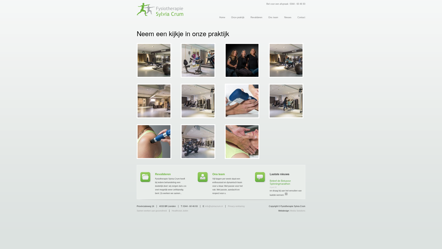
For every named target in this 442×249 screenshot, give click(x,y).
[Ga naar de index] (160, 15)
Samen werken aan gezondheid (152, 211)
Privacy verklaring (236, 206)
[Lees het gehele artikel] (260, 177)
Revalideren (256, 17)
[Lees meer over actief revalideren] (145, 177)
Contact (301, 17)
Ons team (273, 17)
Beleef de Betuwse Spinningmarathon (280, 182)
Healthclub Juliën (180, 211)
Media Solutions (297, 211)
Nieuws (287, 17)
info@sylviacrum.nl (214, 206)
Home (222, 17)
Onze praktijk (237, 17)
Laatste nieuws (279, 174)
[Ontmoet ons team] (203, 177)
